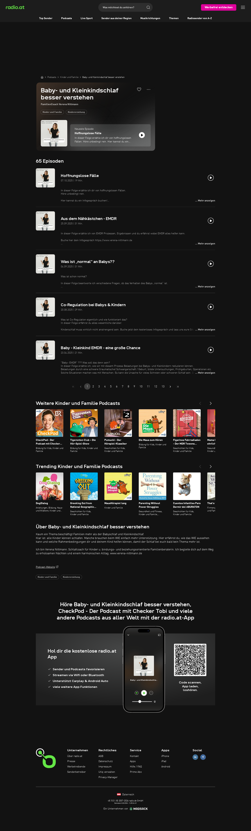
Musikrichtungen (150, 18)
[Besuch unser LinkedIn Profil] (195, 757)
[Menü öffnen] (243, 7)
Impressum (105, 766)
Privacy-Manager (108, 777)
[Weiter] (210, 401)
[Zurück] (200, 401)
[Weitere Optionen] (148, 89)
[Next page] (170, 387)
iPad (163, 761)
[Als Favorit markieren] (139, 89)
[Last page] (178, 387)
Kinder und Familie (52, 112)
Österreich (127, 794)
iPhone (165, 756)
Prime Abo (136, 772)
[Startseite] (42, 77)
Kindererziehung (76, 112)
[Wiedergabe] (142, 135)
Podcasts (66, 18)
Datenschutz (105, 761)
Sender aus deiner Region (116, 18)
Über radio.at (74, 756)
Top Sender (45, 18)
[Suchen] (148, 7)
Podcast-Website (45, 567)
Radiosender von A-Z (199, 18)
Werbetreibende (76, 766)
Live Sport (87, 18)
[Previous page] (81, 387)
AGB (100, 756)
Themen (174, 18)
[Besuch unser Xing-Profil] (203, 757)
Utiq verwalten (106, 772)
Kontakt (134, 756)
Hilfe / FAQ (136, 766)
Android (165, 766)
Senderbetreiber (76, 772)
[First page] (73, 387)
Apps (133, 761)
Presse (71, 761)
